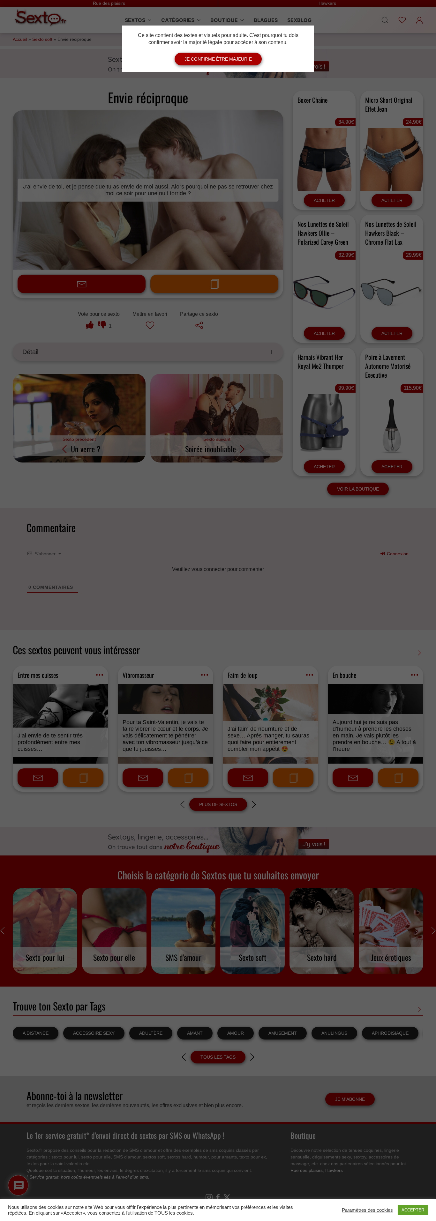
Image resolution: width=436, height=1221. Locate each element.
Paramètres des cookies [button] (367, 1210)
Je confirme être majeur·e (218, 59)
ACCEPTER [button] (413, 1210)
